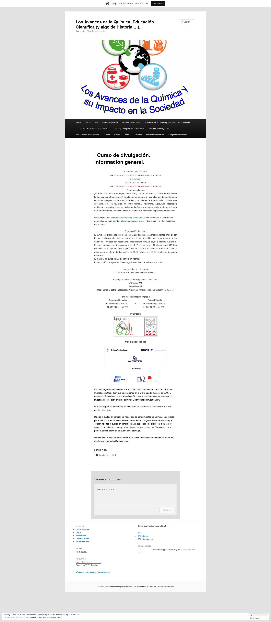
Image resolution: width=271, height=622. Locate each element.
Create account (82, 529)
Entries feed (81, 535)
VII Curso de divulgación (158, 128)
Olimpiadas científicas (178, 134)
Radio (126, 134)
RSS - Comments (145, 539)
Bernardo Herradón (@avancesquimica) (102, 122)
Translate (94, 565)
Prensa (117, 134)
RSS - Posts (143, 536)
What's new (190, 549)
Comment (166, 510)
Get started (158, 3)
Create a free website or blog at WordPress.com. (117, 586)
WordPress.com (83, 541)
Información (135, 179)
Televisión (138, 134)
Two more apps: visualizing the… (167, 549)
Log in (78, 532)
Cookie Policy (56, 617)
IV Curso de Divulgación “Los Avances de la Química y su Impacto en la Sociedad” (156, 122)
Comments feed (82, 538)
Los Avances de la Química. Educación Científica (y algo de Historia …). (115, 24)
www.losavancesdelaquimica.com (127, 217)
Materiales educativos (155, 134)
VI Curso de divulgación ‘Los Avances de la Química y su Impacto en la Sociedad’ (110, 128)
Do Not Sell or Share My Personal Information (155, 586)
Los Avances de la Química (87, 134)
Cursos (107, 134)
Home (78, 122)
